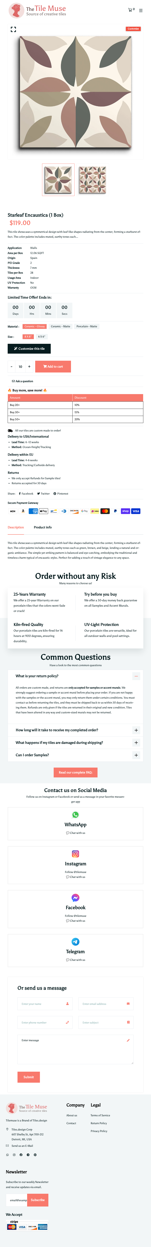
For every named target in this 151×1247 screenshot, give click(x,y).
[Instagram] (14, 1155)
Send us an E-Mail (22, 1146)
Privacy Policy (99, 1131)
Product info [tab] (43, 527)
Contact (71, 1123)
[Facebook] (21, 1155)
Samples (98, 605)
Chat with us (77, 877)
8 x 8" (28, 336)
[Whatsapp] (7, 1155)
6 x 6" (41, 336)
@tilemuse (80, 872)
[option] (75, 91)
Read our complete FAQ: (75, 772)
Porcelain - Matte (86, 326)
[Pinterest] (35, 1155)
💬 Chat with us (75, 833)
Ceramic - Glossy (35, 326)
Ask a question (24, 381)
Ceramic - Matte (60, 326)
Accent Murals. (119, 605)
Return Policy (99, 1123)
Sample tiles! (53, 478)
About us (71, 1115)
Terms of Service (100, 1115)
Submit (29, 1077)
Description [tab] (16, 527)
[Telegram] (28, 1155)
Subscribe (38, 1200)
